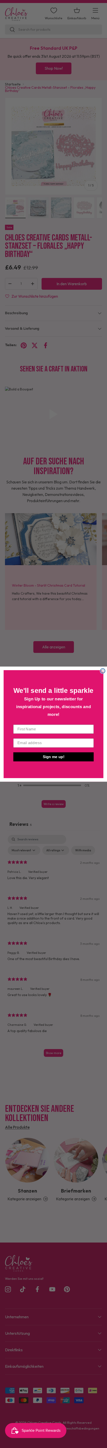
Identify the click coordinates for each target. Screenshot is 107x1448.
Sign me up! (53, 757)
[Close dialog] (102, 670)
